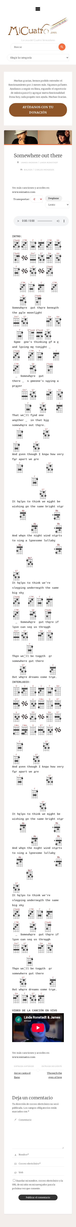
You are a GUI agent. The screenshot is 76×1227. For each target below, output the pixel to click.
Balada (28, 170)
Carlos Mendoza (44, 170)
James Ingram (29, 162)
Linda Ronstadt (49, 162)
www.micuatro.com (23, 191)
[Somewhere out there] (38, 137)
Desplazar (53, 198)
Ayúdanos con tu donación (38, 109)
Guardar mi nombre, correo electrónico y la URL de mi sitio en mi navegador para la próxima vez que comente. (37, 1185)
